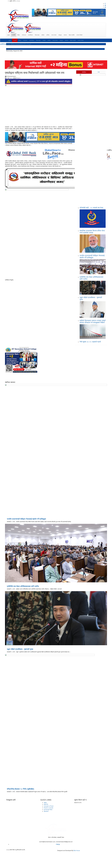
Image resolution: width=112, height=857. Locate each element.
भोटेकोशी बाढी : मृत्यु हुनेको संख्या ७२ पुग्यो (10, 44)
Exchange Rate (48, 809)
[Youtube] (59, 844)
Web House (76, 850)
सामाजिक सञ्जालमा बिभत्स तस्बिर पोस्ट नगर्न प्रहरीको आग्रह (92, 231)
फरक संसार (53, 35)
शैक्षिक (18, 35)
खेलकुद (60, 35)
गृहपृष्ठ (8, 35)
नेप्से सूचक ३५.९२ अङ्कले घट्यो (90, 341)
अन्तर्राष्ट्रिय (30, 35)
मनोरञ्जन (24, 35)
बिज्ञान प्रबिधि (71, 35)
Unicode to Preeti (48, 806)
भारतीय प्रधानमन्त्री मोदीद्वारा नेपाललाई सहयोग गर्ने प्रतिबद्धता (92, 256)
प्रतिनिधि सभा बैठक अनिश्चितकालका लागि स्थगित (91, 278)
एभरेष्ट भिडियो (79, 35)
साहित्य (42, 35)
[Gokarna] (48, 178)
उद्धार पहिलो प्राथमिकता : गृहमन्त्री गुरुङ (91, 298)
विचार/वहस (37, 35)
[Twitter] (58, 844)
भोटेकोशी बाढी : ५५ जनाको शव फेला (92, 207)
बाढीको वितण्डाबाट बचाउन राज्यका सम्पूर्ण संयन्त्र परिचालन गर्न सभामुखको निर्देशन (93, 321)
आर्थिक (47, 35)
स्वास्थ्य (65, 35)
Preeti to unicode (48, 808)
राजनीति (13, 35)
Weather (46, 811)
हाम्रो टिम (46, 804)
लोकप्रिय (84, 72)
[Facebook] (56, 844)
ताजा (99, 72)
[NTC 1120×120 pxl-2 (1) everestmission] (54, 137)
